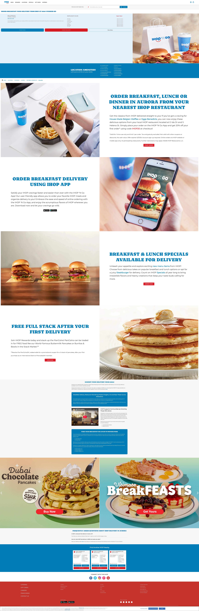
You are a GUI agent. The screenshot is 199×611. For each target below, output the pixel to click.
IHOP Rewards (62, 587)
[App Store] (71, 602)
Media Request (142, 586)
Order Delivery (66, 30)
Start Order (149, 145)
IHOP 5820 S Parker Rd (31, 80)
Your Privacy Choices (143, 608)
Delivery (41, 80)
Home (4, 80)
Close (162, 608)
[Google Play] (63, 602)
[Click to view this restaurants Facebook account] (90, 577)
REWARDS (17, 2)
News (101, 587)
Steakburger (122, 272)
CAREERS (24, 590)
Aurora (23, 80)
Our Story (101, 584)
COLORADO (17, 80)
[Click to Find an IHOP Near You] (88, 7)
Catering (85, 565)
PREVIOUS (1, 493)
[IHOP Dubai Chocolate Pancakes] (49, 492)
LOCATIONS (24, 2)
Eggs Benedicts (149, 119)
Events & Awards (103, 592)
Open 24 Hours (79, 552)
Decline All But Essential (153, 608)
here (106, 389)
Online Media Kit (143, 587)
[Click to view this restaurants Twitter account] (95, 577)
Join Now (50, 360)
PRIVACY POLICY (67, 609)
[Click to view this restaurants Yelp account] (108, 577)
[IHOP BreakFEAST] (149, 492)
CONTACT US (25, 596)
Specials (161, 272)
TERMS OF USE (81, 607)
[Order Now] (193, 2)
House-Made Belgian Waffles (124, 119)
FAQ (101, 589)
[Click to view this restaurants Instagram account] (99, 577)
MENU (12, 2)
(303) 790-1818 (96, 563)
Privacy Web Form (143, 589)
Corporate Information (144, 584)
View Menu (110, 30)
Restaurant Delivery (63, 586)
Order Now (149, 284)
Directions (22, 30)
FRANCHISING (25, 593)
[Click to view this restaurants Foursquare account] (103, 577)
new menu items (161, 266)
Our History (102, 586)
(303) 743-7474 (114, 563)
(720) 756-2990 (78, 563)
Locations (10, 80)
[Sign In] (191, 2)
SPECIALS (31, 2)
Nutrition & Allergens (143, 592)
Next (197, 493)
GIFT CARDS (38, 2)
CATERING (44, 2)
